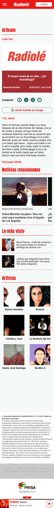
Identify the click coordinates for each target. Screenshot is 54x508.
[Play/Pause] (49, 503)
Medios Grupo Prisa (27, 491)
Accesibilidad (44, 468)
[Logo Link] (21, 4)
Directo (45, 4)
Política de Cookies (11, 471)
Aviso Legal (31, 468)
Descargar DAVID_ (12, 161)
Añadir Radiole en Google (29, 110)
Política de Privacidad (30, 471)
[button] (4, 4)
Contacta (8, 468)
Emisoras (19, 468)
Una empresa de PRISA (27, 485)
